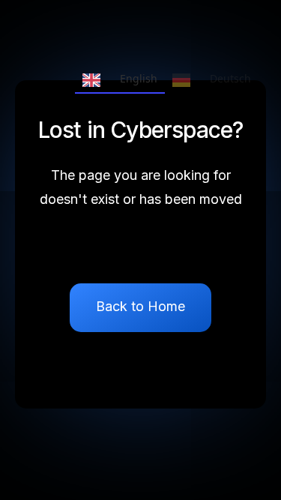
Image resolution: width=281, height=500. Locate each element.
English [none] (138, 78)
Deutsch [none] (230, 78)
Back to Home (140, 306)
